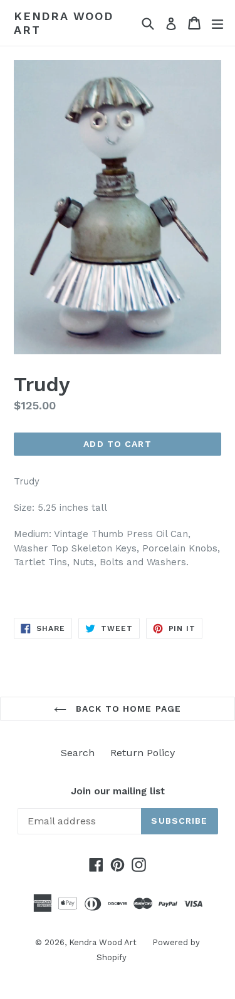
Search (78, 753)
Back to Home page (127, 709)
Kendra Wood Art (63, 22)
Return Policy (142, 753)
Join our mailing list (118, 791)
